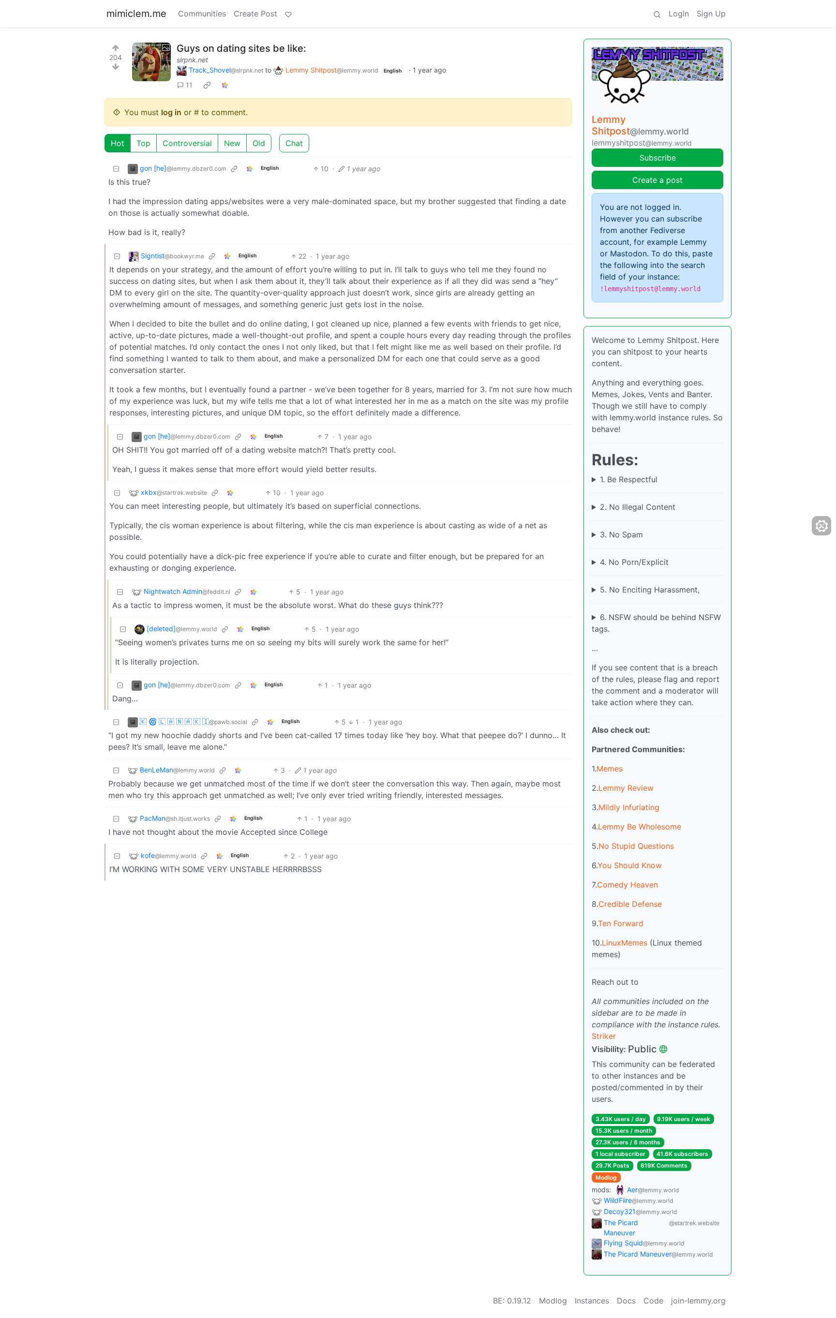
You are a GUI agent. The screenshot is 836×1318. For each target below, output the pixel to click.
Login (679, 13)
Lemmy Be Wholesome (639, 826)
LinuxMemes (624, 943)
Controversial (187, 143)
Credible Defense (630, 904)
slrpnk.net (192, 60)
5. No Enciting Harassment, (650, 589)
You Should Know (629, 865)
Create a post (657, 180)
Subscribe (658, 158)
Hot (117, 143)
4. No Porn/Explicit (634, 562)
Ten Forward (620, 923)
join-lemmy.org (698, 1300)
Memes (610, 768)
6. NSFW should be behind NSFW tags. (656, 623)
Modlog (606, 1177)
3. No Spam (621, 534)
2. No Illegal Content (637, 507)
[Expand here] (151, 62)
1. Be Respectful (628, 479)
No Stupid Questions (636, 846)
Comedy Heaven (627, 884)
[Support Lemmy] (288, 13)
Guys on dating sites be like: (241, 48)
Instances (592, 1300)
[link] (207, 85)
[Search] (657, 13)
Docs (626, 1300)
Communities (202, 13)
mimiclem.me (136, 13)
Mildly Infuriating (628, 807)
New (232, 143)
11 (189, 85)
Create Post (255, 13)
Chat (294, 143)
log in (171, 112)
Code (653, 1300)
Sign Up (711, 13)
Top (143, 143)
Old (259, 143)
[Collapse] (116, 168)
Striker (604, 1036)
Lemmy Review (626, 788)
